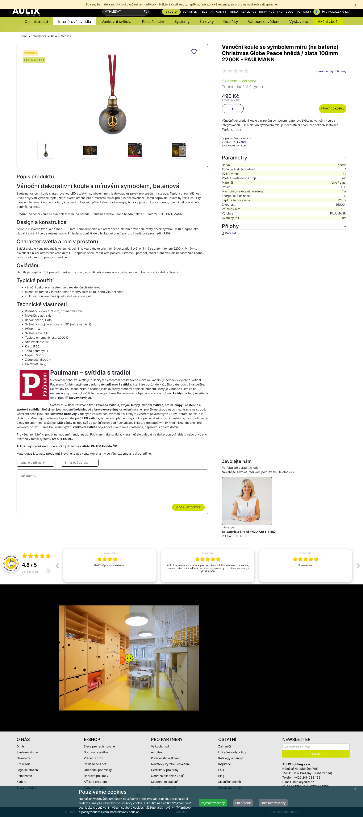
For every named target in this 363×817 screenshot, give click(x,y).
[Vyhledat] (145, 11)
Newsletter (24, 758)
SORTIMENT (191, 11)
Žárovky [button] (206, 21)
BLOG (289, 11)
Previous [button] (57, 565)
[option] (110, 565)
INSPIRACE (266, 11)
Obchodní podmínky (98, 770)
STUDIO (171, 11)
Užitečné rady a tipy (232, 752)
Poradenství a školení (165, 758)
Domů (24, 36)
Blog (221, 776)
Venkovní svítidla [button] (116, 21)
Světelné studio (27, 752)
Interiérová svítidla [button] (74, 21)
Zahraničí (224, 746)
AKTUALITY (218, 11)
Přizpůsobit (243, 803)
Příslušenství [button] (153, 21)
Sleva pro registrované (99, 746)
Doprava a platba (96, 752)
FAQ (280, 11)
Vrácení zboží (93, 758)
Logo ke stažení (27, 770)
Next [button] (358, 565)
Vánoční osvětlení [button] (263, 21)
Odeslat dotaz (188, 507)
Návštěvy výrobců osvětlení (170, 764)
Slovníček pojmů (229, 781)
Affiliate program (95, 781)
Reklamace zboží (95, 764)
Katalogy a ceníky (230, 758)
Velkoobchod (160, 746)
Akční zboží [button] (328, 21)
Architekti (157, 752)
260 (30, 571)
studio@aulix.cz (303, 782)
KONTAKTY (304, 11)
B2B (205, 11)
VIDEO (233, 11)
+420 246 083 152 (307, 777)
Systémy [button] (182, 21)
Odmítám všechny (273, 803)
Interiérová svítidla (44, 36)
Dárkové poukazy (96, 776)
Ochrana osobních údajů (167, 776)
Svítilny (66, 36)
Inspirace (224, 764)
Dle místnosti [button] (36, 21)
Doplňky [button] (230, 21)
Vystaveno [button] (298, 21)
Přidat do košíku (333, 108)
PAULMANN (239, 142)
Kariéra (21, 781)
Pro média (23, 764)
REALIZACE (248, 11)
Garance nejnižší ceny (331, 71)
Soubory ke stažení (164, 781)
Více (238, 129)
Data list (230, 233)
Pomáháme (24, 776)
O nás (21, 746)
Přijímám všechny (213, 803)
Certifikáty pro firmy (165, 770)
